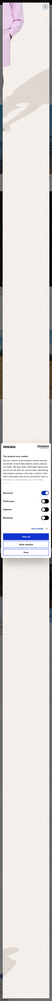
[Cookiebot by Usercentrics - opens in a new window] (37, 447)
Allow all (26, 536)
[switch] (45, 501)
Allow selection (26, 544)
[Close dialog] (45, 6)
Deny (26, 552)
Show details (37, 528)
